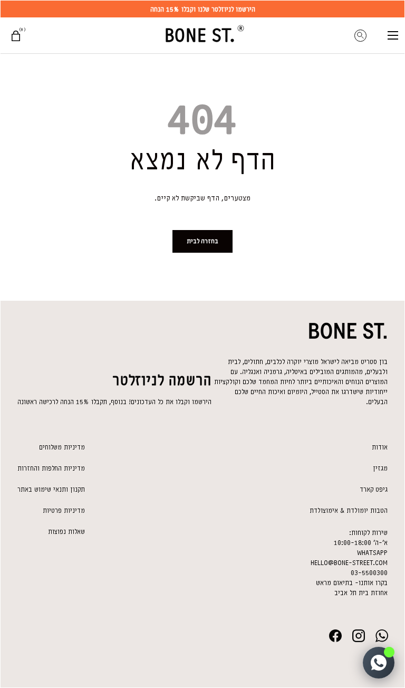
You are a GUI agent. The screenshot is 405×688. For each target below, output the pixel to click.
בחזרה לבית (202, 241)
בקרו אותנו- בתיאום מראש (352, 583)
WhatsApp (372, 553)
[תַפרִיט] (392, 35)
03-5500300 (369, 573)
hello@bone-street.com (349, 563)
